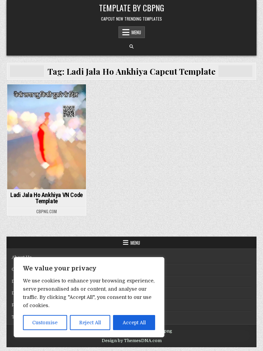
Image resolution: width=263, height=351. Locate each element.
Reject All (90, 322)
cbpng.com (46, 211)
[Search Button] (131, 46)
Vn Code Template (46, 103)
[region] (89, 297)
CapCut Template (45, 96)
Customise (45, 322)
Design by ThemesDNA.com (132, 340)
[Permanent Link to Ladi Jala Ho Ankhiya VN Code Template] (46, 136)
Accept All (134, 322)
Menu (136, 32)
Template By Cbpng (131, 7)
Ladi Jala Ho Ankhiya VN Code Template (46, 198)
